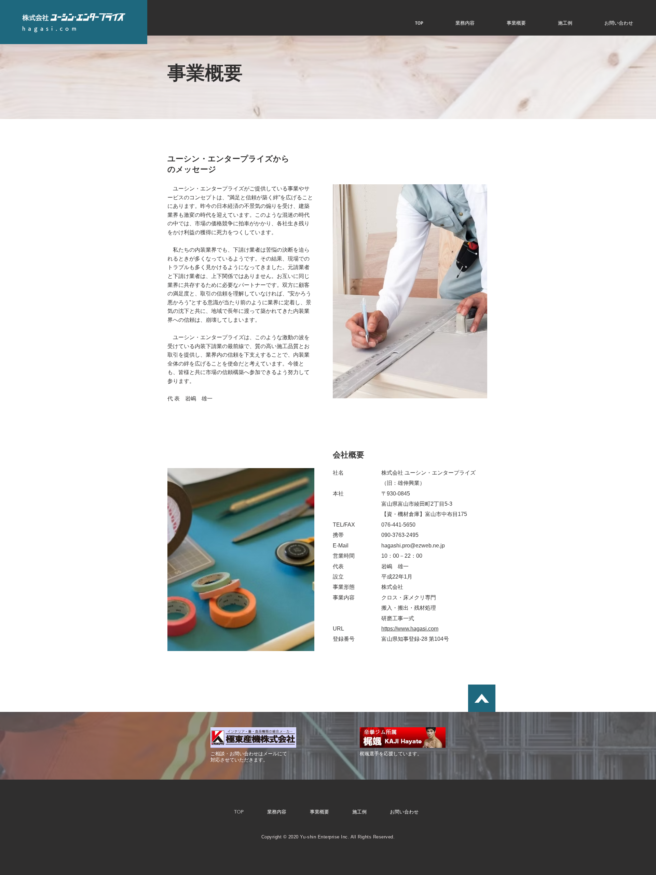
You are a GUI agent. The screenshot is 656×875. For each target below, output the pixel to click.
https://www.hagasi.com (409, 629)
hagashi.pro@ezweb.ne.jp (413, 545)
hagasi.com (50, 28)
